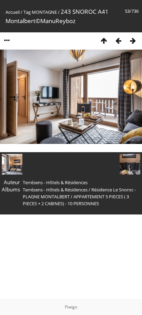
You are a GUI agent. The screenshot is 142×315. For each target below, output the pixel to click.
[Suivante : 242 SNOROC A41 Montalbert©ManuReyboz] (132, 40)
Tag (27, 12)
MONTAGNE (44, 12)
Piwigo (71, 307)
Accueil (13, 12)
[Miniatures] (104, 40)
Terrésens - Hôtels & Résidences (55, 190)
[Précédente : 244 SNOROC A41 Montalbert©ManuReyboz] (118, 40)
